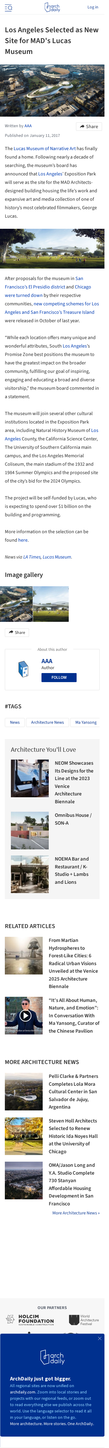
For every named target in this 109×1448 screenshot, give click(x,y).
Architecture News (47, 722)
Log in (93, 7)
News (15, 722)
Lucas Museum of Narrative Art (45, 148)
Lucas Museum (57, 557)
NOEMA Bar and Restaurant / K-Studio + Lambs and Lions (72, 870)
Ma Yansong (86, 722)
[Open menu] (8, 7)
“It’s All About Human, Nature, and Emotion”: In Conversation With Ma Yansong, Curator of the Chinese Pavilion (74, 1016)
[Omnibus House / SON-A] (30, 830)
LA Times (32, 557)
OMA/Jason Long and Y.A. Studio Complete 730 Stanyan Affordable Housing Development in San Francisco (72, 1184)
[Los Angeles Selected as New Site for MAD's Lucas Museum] (51, 604)
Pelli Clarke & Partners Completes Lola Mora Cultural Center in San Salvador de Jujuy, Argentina (73, 1092)
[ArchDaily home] (52, 7)
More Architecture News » (76, 1213)
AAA (46, 661)
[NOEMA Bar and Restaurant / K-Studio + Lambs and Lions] (30, 874)
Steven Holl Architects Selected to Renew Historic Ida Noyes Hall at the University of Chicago (73, 1136)
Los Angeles (50, 174)
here (23, 540)
